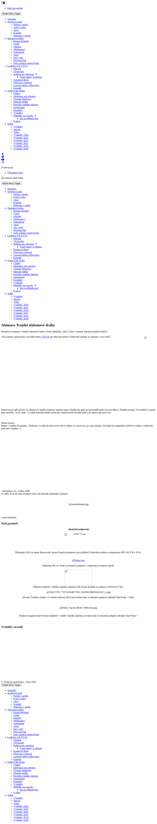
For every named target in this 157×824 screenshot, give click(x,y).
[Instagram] (2, 162)
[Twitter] (2, 156)
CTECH (45, 336)
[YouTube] (2, 159)
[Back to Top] (3, 2)
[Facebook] (2, 154)
